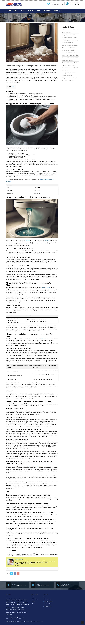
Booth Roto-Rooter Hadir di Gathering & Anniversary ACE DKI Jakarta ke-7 (70, 46)
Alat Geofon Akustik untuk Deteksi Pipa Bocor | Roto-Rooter (70, 31)
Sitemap (33, 603)
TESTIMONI (31, 10)
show (13, 86)
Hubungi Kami (35, 598)
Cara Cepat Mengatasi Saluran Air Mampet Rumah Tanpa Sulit (69, 74)
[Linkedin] (7, 569)
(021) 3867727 (74, 4)
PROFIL (15, 10)
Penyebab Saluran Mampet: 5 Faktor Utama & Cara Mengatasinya (70, 64)
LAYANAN (23, 10)
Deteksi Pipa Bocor (49, 601)
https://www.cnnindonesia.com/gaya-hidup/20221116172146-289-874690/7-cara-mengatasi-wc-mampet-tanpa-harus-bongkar (33, 554)
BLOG (38, 10)
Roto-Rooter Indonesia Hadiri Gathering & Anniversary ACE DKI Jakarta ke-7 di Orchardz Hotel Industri (70, 53)
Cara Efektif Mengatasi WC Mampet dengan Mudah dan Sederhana (31, 66)
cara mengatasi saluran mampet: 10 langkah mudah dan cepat (69, 59)
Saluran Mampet (48, 606)
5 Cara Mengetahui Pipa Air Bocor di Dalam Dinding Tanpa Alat (70, 41)
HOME (9, 10)
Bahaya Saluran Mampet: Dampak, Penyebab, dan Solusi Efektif (69, 79)
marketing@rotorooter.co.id (57, 4)
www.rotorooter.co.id (18, 565)
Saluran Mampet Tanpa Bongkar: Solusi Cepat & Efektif (70, 69)
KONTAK (56, 10)
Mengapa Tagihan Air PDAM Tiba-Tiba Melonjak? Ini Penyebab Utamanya (70, 36)
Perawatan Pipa (48, 603)
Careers (33, 601)
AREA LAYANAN (47, 10)
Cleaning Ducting (48, 598)
